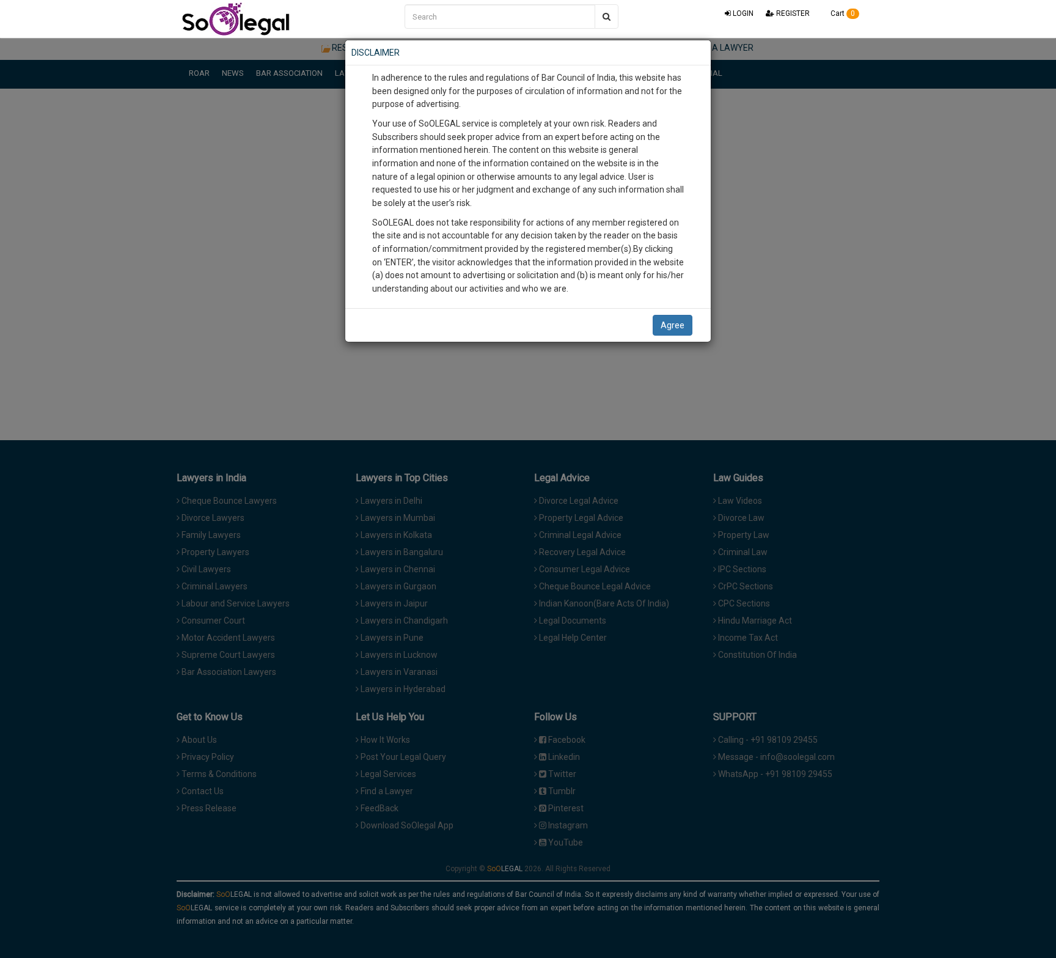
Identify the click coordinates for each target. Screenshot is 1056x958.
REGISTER (792, 13)
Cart (842, 13)
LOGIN (742, 13)
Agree (672, 325)
